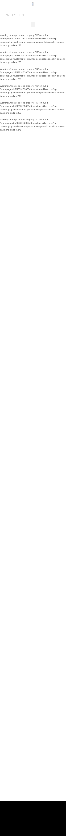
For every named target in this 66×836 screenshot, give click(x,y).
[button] (33, 24)
